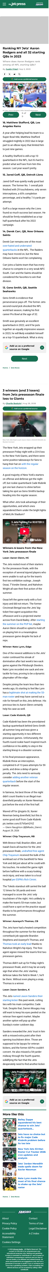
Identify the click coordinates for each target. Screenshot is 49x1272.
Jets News (15, 368)
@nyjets (22, 811)
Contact (33, 1218)
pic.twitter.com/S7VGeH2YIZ (18, 823)
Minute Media (18, 1249)
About (5, 1218)
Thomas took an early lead (17, 943)
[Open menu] (4, 4)
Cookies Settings (11, 1242)
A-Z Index (34, 1233)
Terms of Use (36, 1223)
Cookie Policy (9, 1228)
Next (38, 114)
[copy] (19, 74)
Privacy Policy (9, 1223)
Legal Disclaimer (38, 1228)
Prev (10, 114)
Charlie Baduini (13, 403)
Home (5, 368)
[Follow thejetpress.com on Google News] (42, 348)
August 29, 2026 (11, 830)
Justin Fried (12, 69)
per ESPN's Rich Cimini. (24, 879)
